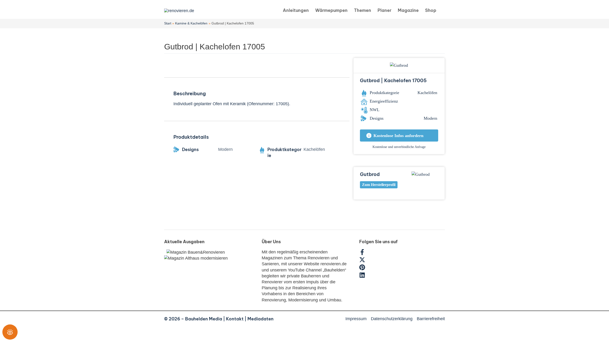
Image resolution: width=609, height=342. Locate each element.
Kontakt (235, 319)
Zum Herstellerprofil (378, 185)
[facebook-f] (364, 253)
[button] (443, 10)
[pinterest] (364, 268)
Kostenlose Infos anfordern (398, 135)
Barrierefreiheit (431, 318)
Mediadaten (260, 319)
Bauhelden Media (203, 319)
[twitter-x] (364, 261)
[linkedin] (362, 276)
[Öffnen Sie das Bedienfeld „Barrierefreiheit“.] (10, 332)
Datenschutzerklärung (392, 318)
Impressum (356, 318)
